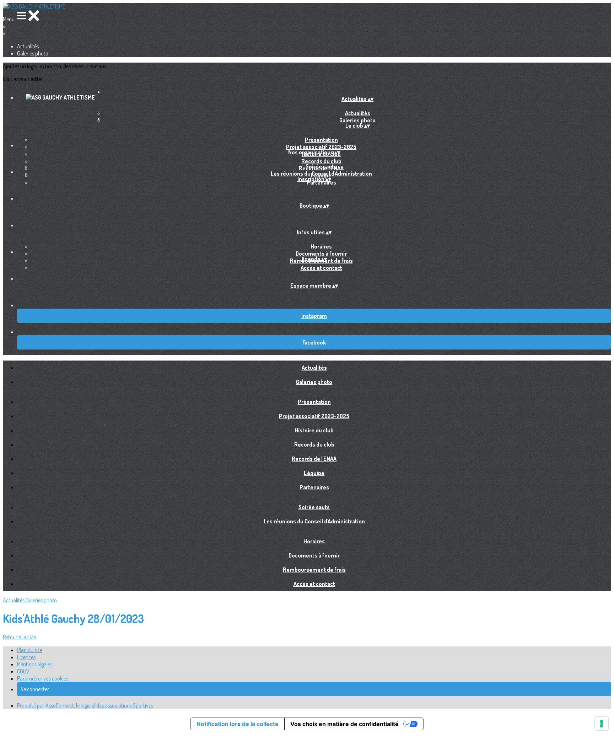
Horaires (321, 246)
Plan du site (29, 650)
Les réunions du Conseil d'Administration (321, 173)
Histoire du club (314, 430)
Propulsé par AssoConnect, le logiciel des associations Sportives (85, 705)
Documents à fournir (321, 253)
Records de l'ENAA (314, 458)
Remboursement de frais (314, 569)
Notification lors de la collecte (237, 723)
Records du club (321, 161)
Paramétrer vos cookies (42, 678)
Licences (26, 657)
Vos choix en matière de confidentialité (344, 723)
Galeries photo (32, 53)
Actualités (28, 46)
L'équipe (314, 472)
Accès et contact (321, 267)
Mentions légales (34, 664)
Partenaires (321, 182)
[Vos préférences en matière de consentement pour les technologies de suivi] (601, 723)
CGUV (23, 671)
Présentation (321, 139)
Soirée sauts (321, 166)
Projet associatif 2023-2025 (321, 146)
